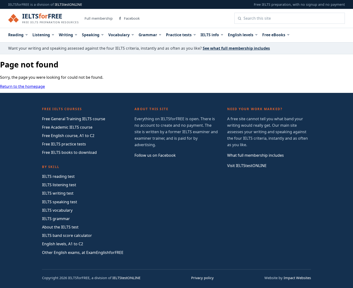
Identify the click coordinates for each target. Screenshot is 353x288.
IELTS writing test (57, 193)
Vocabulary (119, 34)
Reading (16, 34)
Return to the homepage (22, 86)
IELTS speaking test (59, 201)
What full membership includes (255, 155)
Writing (66, 34)
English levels (240, 34)
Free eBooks (273, 34)
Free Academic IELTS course (67, 127)
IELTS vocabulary (57, 210)
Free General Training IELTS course (73, 118)
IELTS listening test (59, 184)
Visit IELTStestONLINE (247, 165)
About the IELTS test (60, 227)
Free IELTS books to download (69, 152)
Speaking (90, 34)
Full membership (99, 18)
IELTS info (210, 34)
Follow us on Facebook (155, 155)
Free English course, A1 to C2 (68, 135)
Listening (41, 34)
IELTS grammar (56, 218)
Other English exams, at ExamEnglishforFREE (82, 252)
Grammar (148, 34)
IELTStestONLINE (68, 4)
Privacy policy (202, 277)
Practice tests (179, 34)
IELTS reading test (58, 176)
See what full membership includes (236, 48)
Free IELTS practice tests (64, 144)
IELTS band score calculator (67, 235)
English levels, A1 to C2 (62, 243)
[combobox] (292, 18)
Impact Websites (297, 277)
